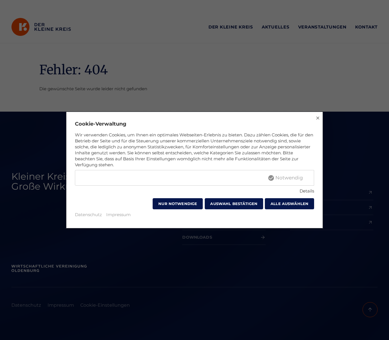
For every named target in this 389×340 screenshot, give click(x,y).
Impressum (118, 214)
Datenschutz (88, 214)
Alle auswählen (289, 203)
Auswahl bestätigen (233, 203)
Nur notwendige (177, 203)
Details (307, 191)
